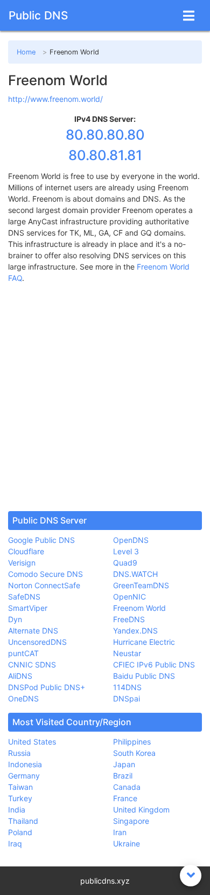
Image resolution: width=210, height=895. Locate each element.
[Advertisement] (105, 397)
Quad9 (125, 562)
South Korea (134, 753)
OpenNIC (129, 596)
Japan (124, 764)
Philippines (132, 741)
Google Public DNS (41, 540)
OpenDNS (131, 540)
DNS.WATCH (135, 574)
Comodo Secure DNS (45, 574)
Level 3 (126, 551)
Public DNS (38, 15)
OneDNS (23, 698)
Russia (19, 753)
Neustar (127, 653)
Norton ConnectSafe (44, 585)
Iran (120, 832)
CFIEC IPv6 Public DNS (154, 664)
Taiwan (20, 786)
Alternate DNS (33, 630)
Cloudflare (26, 551)
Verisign (22, 562)
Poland (20, 832)
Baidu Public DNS (144, 675)
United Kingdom (141, 809)
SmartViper (27, 607)
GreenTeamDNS (141, 585)
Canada (127, 786)
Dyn (15, 619)
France (125, 798)
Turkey (20, 798)
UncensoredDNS (37, 641)
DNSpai (126, 698)
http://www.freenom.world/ (55, 99)
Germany (24, 775)
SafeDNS (24, 596)
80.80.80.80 (105, 134)
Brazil (122, 775)
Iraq (15, 843)
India (16, 809)
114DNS (127, 687)
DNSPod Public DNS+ (46, 687)
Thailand (23, 820)
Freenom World (139, 607)
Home (26, 52)
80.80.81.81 (105, 155)
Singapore (131, 820)
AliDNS (20, 675)
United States (32, 741)
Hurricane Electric (144, 641)
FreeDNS (129, 619)
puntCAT (23, 653)
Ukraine (126, 843)
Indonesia (25, 764)
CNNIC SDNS (32, 664)
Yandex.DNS (135, 630)
